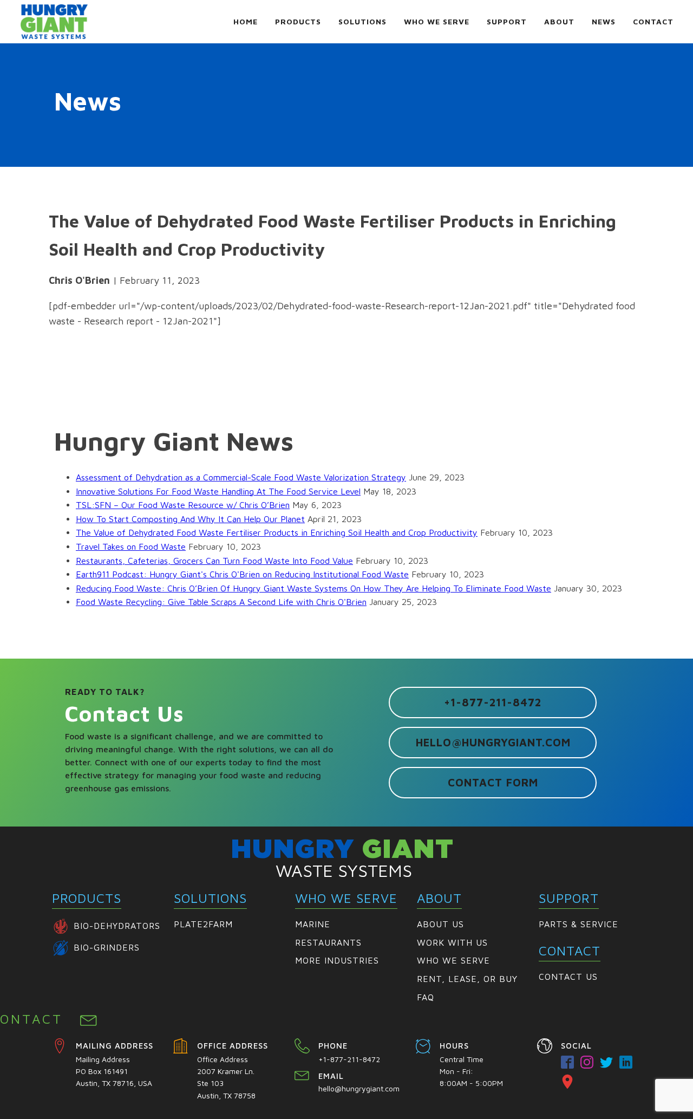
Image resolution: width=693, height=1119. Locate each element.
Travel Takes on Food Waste (131, 546)
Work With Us (452, 942)
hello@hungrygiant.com (493, 742)
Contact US (568, 976)
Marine (312, 924)
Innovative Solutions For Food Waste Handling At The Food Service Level (218, 491)
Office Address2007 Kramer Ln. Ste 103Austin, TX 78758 (227, 1077)
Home (245, 21)
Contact (653, 21)
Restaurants (328, 942)
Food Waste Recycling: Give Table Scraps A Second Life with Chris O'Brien (221, 602)
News (604, 21)
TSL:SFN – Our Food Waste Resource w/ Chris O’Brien (183, 505)
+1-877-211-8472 (492, 702)
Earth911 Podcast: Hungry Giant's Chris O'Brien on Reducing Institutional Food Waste (242, 574)
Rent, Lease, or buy (467, 979)
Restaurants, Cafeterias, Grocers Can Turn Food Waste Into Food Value (214, 560)
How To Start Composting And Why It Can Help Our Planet (190, 519)
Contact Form (493, 782)
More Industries (337, 960)
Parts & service (578, 924)
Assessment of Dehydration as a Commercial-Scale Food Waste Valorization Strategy (241, 477)
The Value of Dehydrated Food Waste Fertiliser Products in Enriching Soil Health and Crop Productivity (277, 532)
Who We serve (453, 960)
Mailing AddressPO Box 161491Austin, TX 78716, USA (114, 1071)
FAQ (425, 997)
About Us (440, 924)
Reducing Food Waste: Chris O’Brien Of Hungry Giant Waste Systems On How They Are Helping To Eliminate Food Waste (313, 588)
